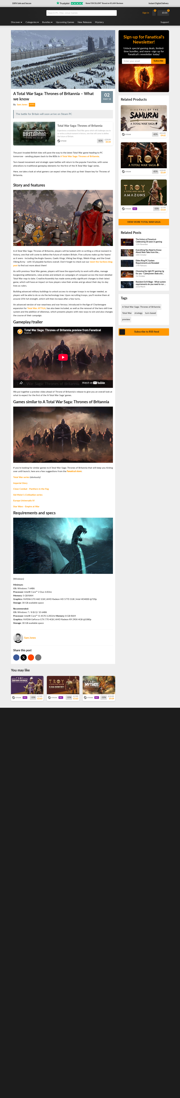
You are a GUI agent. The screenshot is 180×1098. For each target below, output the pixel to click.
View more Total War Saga (143, 222)
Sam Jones (22, 104)
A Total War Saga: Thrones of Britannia (79, 156)
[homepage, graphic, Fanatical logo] (26, 12)
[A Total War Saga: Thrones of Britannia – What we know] (31, 657)
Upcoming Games (65, 22)
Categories (31, 22)
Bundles (46, 22)
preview (126, 319)
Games (32, 104)
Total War (127, 313)
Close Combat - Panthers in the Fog (31, 489)
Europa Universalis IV (24, 501)
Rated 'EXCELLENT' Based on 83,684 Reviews (104, 3)
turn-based (150, 313)
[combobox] (93, 13)
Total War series (21, 477)
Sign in (145, 13)
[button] (21, 3)
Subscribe (158, 61)
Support (165, 22)
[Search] (114, 13)
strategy (138, 313)
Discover (15, 22)
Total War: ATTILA (36, 308)
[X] (24, 657)
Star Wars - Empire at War (26, 506)
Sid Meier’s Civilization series (27, 495)
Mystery (99, 22)
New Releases (85, 22)
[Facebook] (16, 657)
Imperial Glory (20, 483)
